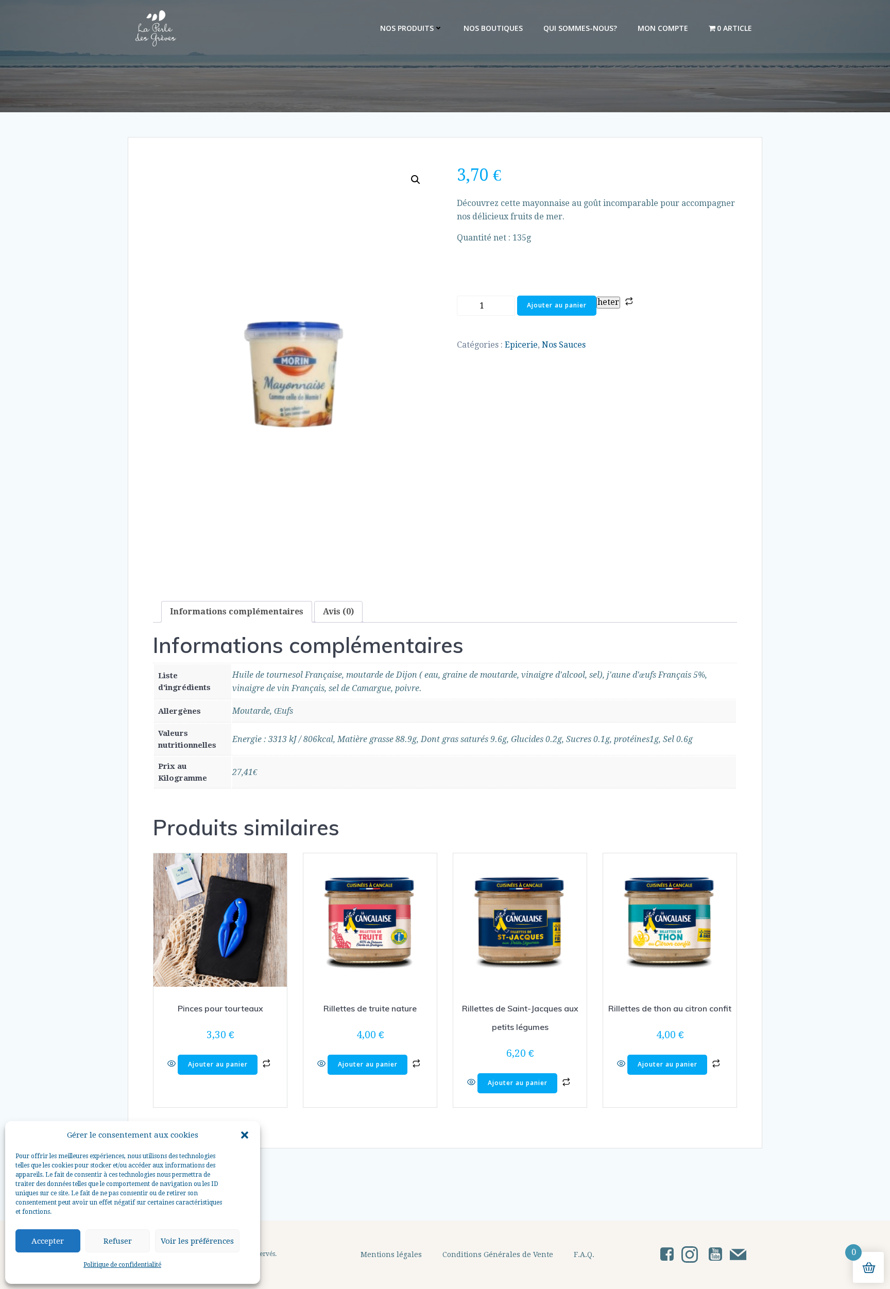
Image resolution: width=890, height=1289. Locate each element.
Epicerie (521, 345)
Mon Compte (663, 28)
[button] (244, 1135)
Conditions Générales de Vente (497, 1254)
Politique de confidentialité (122, 1264)
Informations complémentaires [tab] (236, 611)
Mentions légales (391, 1254)
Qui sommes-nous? (580, 28)
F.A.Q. (584, 1254)
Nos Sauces (564, 345)
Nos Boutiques (493, 28)
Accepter (47, 1241)
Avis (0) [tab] (338, 611)
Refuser (118, 1241)
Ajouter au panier (557, 305)
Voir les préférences (197, 1241)
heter (608, 302)
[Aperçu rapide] (172, 1064)
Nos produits (407, 28)
